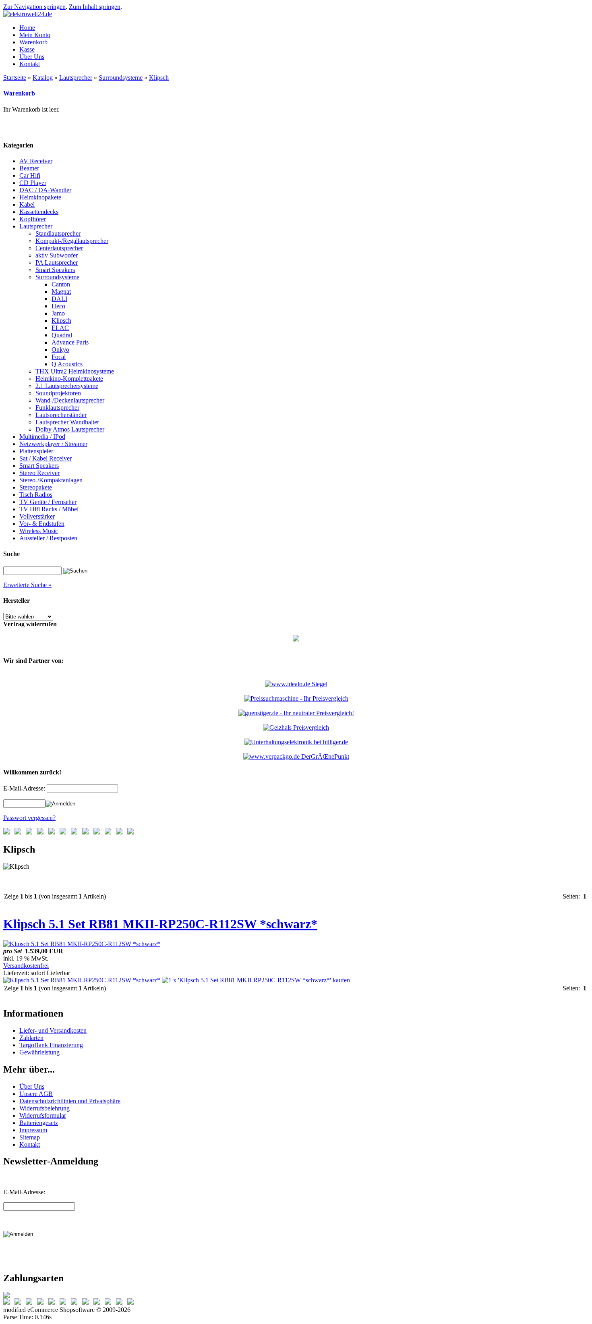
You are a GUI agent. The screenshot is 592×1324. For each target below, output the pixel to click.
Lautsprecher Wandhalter (67, 422)
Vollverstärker (37, 516)
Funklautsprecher (57, 407)
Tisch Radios (35, 494)
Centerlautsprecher (59, 248)
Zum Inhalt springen (94, 6)
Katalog (43, 77)
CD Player (32, 182)
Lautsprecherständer (61, 414)
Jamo (58, 313)
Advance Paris (70, 342)
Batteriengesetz (38, 1122)
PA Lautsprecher (56, 262)
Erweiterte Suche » (27, 584)
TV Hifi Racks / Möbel (49, 509)
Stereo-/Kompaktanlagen (51, 480)
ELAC (60, 327)
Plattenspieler (36, 451)
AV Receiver (35, 161)
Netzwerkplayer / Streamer (53, 443)
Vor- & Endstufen (41, 523)
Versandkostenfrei (26, 965)
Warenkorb (19, 93)
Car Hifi (29, 175)
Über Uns (31, 1086)
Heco (58, 306)
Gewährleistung (39, 1052)
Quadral (62, 335)
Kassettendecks (38, 211)
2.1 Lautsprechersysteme (66, 385)
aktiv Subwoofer (56, 255)
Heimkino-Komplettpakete (69, 378)
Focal (59, 356)
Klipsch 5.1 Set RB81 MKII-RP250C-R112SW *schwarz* (160, 924)
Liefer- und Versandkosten (53, 1030)
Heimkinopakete (40, 197)
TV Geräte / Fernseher (48, 501)
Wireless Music (38, 530)
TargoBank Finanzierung (51, 1045)
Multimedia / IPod (42, 436)
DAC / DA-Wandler (45, 190)
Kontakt (29, 1144)
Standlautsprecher (58, 233)
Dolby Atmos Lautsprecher (69, 429)
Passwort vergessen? (29, 817)
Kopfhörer (32, 219)
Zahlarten (31, 1037)
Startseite (14, 77)
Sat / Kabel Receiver (45, 458)
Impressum (33, 1130)
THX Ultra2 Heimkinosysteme (74, 371)
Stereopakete (35, 487)
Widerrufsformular (42, 1115)
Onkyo (60, 349)
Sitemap (29, 1137)
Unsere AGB (36, 1093)
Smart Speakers (55, 269)
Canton (61, 284)
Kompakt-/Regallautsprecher (71, 240)
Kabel (27, 204)
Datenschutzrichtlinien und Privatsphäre (69, 1101)
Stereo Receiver (39, 472)
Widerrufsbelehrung (44, 1108)
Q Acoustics (67, 364)
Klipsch (159, 77)
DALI (59, 298)
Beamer (29, 168)
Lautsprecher (75, 77)
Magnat (61, 291)
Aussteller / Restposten (48, 538)
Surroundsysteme (121, 77)
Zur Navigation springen (34, 6)
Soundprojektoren (58, 393)
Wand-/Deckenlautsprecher (69, 400)
